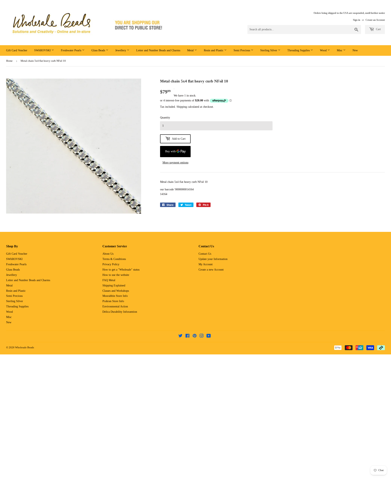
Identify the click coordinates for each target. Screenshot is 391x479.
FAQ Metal (108, 280)
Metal (190, 50)
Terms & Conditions (114, 259)
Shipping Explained (113, 285)
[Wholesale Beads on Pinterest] (194, 336)
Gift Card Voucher (16, 50)
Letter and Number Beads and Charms (158, 50)
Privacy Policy (110, 264)
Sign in (356, 20)
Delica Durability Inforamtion (119, 311)
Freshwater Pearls (71, 50)
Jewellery (121, 50)
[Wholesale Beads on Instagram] (202, 336)
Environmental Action (115, 306)
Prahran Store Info (113, 301)
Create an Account (375, 20)
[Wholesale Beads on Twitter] (180, 336)
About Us (107, 253)
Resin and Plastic (214, 50)
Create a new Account (211, 269)
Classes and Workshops (115, 290)
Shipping (182, 106)
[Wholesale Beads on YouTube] (208, 336)
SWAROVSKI (43, 50)
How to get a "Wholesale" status (120, 269)
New (355, 50)
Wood (323, 50)
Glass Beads (98, 50)
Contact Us (205, 253)
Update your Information (213, 259)
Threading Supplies (299, 50)
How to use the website (115, 274)
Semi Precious (242, 50)
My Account (206, 264)
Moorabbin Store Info (115, 295)
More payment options (175, 162)
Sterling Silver (269, 50)
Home (9, 60)
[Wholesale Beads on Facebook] (187, 336)
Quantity (165, 117)
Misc (340, 50)
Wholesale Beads (24, 347)
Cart (378, 29)
